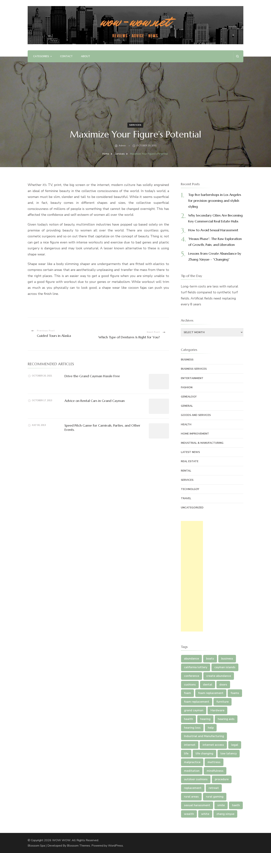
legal (234, 745)
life (186, 753)
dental (207, 685)
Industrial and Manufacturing (204, 736)
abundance (191, 659)
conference (191, 676)
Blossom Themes (78, 846)
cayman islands (224, 667)
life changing (204, 753)
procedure (222, 779)
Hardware (217, 710)
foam (187, 693)
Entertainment (192, 378)
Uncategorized (192, 507)
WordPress (115, 846)
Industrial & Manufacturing (202, 443)
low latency (228, 753)
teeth (236, 805)
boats (210, 659)
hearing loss (192, 728)
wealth (189, 814)
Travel (186, 498)
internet (189, 745)
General (187, 406)
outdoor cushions (196, 779)
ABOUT (85, 56)
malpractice (192, 762)
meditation (191, 771)
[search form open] (237, 56)
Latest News (190, 452)
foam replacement (210, 693)
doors (223, 685)
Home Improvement (195, 433)
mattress (214, 762)
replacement (192, 788)
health (188, 719)
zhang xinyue (225, 814)
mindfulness (215, 771)
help (211, 728)
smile (221, 805)
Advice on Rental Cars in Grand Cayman (95, 401)
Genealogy (189, 396)
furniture (222, 702)
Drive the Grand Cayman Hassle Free (92, 376)
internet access (213, 745)
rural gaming (214, 797)
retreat (214, 788)
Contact (66, 56)
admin (122, 145)
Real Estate (189, 461)
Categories (41, 56)
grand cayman (193, 710)
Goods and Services (196, 415)
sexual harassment (197, 805)
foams (235, 693)
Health (186, 424)
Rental (186, 470)
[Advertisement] (192, 576)
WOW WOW (61, 840)
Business (187, 359)
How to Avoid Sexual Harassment (213, 230)
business (227, 659)
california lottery (195, 667)
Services (135, 124)
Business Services (194, 369)
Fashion (186, 387)
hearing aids (226, 719)
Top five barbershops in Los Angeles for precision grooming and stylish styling (214, 201)
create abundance (218, 676)
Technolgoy (190, 489)
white (205, 814)
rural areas (191, 797)
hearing (205, 719)
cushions (190, 685)
